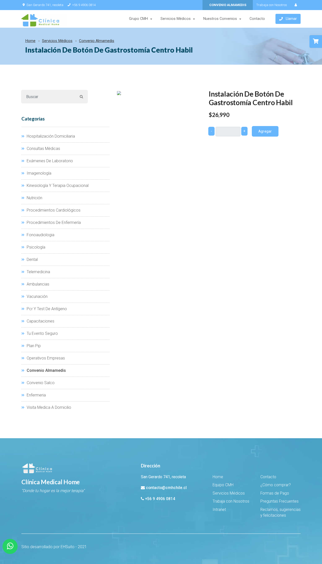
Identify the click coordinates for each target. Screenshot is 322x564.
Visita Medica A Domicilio (48, 407)
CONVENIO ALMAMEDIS (227, 5)
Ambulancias (37, 284)
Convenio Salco (40, 382)
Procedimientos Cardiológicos (53, 210)
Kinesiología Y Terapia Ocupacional (57, 185)
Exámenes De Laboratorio (49, 160)
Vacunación (37, 296)
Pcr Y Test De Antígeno (46, 308)
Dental (32, 259)
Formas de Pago (274, 493)
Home (30, 40)
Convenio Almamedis (96, 40)
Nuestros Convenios (220, 19)
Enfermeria (36, 395)
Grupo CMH (138, 19)
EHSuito (67, 546)
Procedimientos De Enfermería (53, 222)
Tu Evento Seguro (42, 333)
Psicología (35, 247)
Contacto (257, 19)
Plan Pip (33, 345)
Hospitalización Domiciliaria (50, 136)
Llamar (291, 19)
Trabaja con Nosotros (271, 5)
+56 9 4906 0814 (84, 5)
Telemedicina (38, 271)
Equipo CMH (223, 485)
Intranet (219, 509)
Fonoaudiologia (40, 234)
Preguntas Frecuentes (279, 501)
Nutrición (34, 197)
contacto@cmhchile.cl (166, 488)
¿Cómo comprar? (275, 485)
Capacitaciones (40, 321)
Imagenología (38, 173)
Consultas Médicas (43, 148)
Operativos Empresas (45, 358)
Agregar (265, 131)
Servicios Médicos (175, 19)
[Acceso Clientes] (296, 5)
